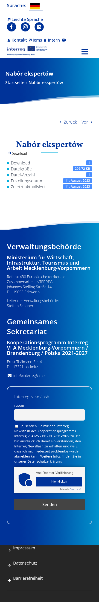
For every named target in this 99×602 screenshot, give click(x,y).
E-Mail (19, 406)
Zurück (70, 122)
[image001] (27, 48)
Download (19, 153)
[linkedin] (39, 26)
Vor (85, 122)
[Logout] (64, 37)
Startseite (14, 82)
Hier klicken (59, 481)
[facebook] (11, 26)
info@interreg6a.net (29, 375)
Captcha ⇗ (70, 489)
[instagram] (25, 26)
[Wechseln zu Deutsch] (36, 6)
